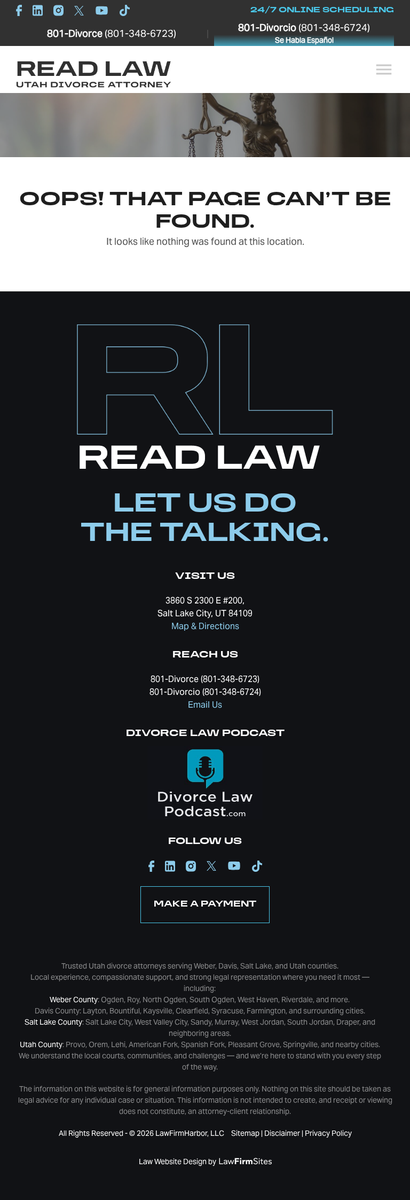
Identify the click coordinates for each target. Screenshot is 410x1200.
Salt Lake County (53, 1022)
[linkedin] (37, 10)
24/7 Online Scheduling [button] (322, 10)
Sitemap (245, 1133)
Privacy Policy (328, 1133)
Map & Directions (205, 626)
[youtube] (101, 10)
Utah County (41, 1044)
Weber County (74, 999)
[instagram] (58, 10)
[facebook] (21, 10)
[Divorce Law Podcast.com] (205, 782)
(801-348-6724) (304, 33)
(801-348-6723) (111, 33)
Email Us (205, 704)
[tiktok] (122, 10)
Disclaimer (282, 1133)
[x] (79, 10)
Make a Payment (205, 904)
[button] (384, 69)
